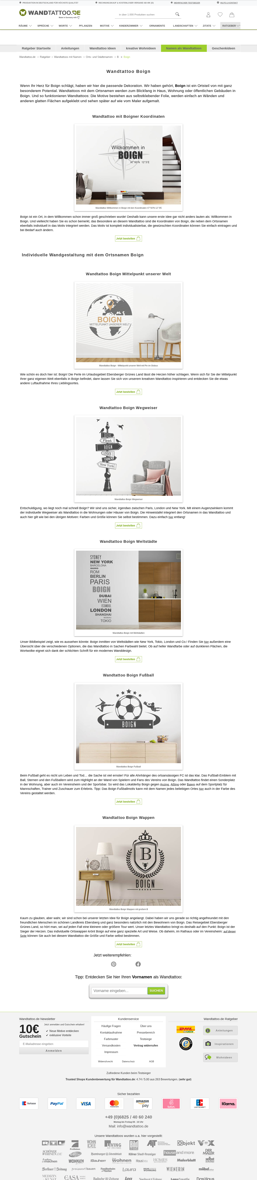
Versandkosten (111, 1045)
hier (171, 517)
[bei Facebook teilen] (130, 965)
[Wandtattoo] (49, 13)
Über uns (146, 1026)
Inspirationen (224, 1043)
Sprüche (43, 25)
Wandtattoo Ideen (103, 48)
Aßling (175, 784)
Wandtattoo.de (27, 56)
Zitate (207, 25)
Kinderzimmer (128, 25)
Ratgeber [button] (229, 25)
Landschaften (183, 25)
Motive (104, 25)
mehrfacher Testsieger (187, 3)
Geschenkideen (223, 48)
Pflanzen (85, 25)
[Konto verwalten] (208, 15)
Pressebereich (146, 1032)
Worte (63, 25)
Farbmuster (111, 1039)
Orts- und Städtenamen (99, 56)
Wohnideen (224, 1057)
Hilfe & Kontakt (229, 3)
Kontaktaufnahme (111, 1032)
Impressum (111, 1052)
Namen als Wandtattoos (184, 48)
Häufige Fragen (111, 1026)
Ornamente (157, 25)
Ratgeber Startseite (36, 48)
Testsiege (146, 1039)
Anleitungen (70, 48)
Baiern (191, 784)
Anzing (164, 784)
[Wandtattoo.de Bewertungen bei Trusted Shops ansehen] (185, 1049)
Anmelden (54, 1050)
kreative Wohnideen (141, 48)
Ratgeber (45, 56)
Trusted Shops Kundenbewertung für (100, 1079)
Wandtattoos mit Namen (67, 56)
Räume (23, 25)
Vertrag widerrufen (146, 1045)
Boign (127, 56)
